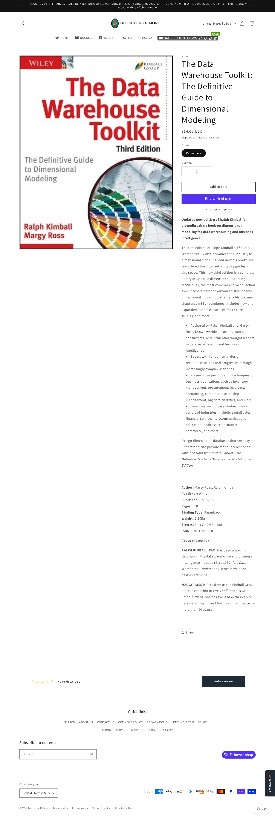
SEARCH (69, 722)
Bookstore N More (38, 808)
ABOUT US (86, 722)
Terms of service (101, 808)
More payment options (218, 209)
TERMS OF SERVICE (114, 730)
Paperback (193, 153)
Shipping (187, 137)
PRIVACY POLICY (158, 722)
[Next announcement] (254, 6)
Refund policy (60, 808)
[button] (24, 23)
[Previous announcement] (21, 6)
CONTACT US (105, 722)
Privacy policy (80, 808)
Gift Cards (166, 730)
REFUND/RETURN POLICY (190, 722)
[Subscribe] (91, 754)
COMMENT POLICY (130, 722)
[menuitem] (62, 37)
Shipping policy (123, 808)
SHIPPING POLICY (143, 730)
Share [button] (190, 632)
